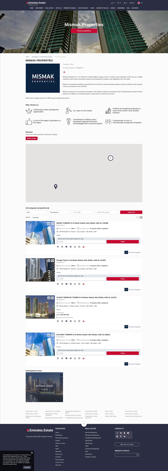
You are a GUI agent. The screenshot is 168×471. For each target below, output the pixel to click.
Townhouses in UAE (131, 411)
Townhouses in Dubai (131, 414)
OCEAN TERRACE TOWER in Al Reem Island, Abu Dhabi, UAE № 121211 (86, 297)
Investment (88, 454)
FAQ (56, 446)
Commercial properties (92, 448)
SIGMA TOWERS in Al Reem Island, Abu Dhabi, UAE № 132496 (82, 223)
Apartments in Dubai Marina (54, 418)
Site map (58, 465)
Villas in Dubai (109, 414)
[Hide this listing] (62, 246)
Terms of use (59, 462)
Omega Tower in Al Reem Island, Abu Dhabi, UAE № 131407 (81, 260)
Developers (58, 435)
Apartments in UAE (31, 411)
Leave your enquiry (128, 444)
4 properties (79, 68)
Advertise (58, 451)
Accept (27, 467)
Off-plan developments (92, 435)
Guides (57, 440)
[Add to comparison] (48, 223)
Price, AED (77, 212)
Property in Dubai (90, 457)
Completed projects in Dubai (74, 418)
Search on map (60, 443)
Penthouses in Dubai (91, 414)
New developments (91, 432)
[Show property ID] (79, 246)
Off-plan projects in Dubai (73, 415)
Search (130, 212)
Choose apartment (84, 31)
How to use (58, 454)
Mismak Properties (135, 252)
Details (58, 235)
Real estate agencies (61, 438)
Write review (31, 138)
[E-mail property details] (70, 246)
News (57, 448)
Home (57, 432)
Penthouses (88, 443)
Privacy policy (59, 459)
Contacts (58, 457)
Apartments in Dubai (32, 414)
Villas (86, 446)
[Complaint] (64, 71)
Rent (86, 451)
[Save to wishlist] (52, 223)
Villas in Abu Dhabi (110, 416)
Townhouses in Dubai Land (133, 416)
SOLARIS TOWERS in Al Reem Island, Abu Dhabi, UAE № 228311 (83, 335)
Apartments (88, 440)
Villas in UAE (109, 411)
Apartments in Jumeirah (53, 411)
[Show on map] (57, 246)
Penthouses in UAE (91, 411)
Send (123, 241)
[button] (55, 186)
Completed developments (93, 438)
